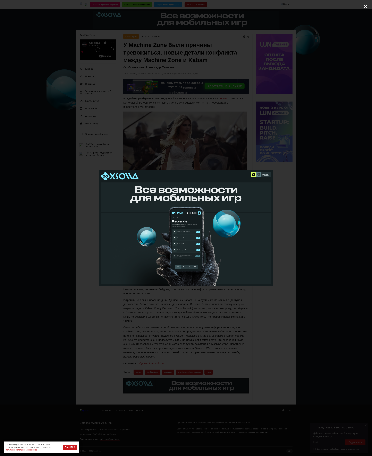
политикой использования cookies (21, 450)
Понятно (70, 447)
